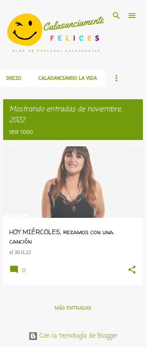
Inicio (13, 78)
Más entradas (73, 308)
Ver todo (21, 132)
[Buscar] (116, 15)
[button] (132, 270)
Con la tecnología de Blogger (78, 336)
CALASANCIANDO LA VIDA (68, 78)
